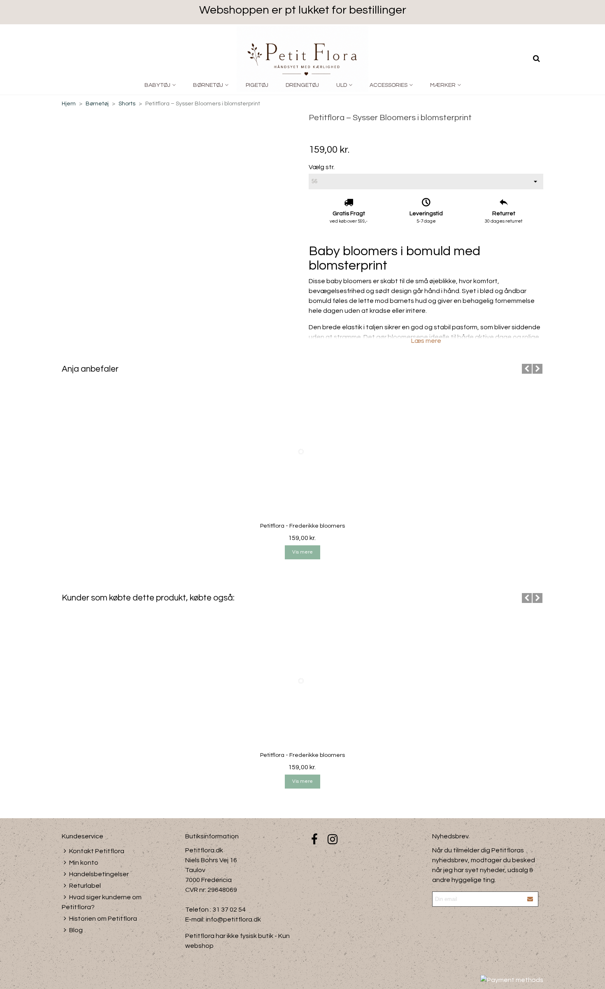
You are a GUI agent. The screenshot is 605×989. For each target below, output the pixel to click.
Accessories (388, 85)
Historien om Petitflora (103, 918)
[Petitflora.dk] (302, 59)
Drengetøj (302, 85)
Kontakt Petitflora (96, 851)
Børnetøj (208, 85)
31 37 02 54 (229, 909)
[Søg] (536, 58)
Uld (341, 85)
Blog (76, 930)
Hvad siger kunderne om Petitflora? (102, 902)
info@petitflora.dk (233, 919)
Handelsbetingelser (99, 874)
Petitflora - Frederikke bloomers (302, 526)
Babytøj (157, 85)
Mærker (443, 85)
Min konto (83, 862)
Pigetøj (257, 85)
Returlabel (85, 885)
